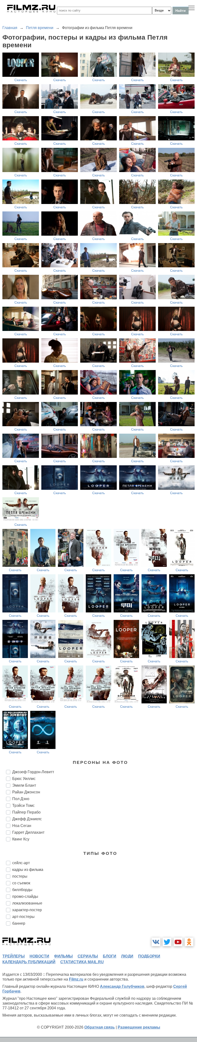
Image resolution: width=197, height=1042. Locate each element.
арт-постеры (23, 917)
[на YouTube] (178, 942)
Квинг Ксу (20, 839)
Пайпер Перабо (26, 812)
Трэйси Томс (23, 805)
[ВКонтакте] (156, 942)
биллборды (22, 890)
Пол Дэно (20, 799)
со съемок (21, 883)
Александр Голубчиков (122, 986)
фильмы (63, 956)
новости (39, 956)
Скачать (20, 80)
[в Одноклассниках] (189, 942)
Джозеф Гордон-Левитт (33, 772)
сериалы (88, 956)
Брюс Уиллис (24, 779)
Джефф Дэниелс (27, 819)
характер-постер (27, 910)
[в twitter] (167, 942)
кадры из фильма (27, 870)
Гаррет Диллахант (28, 832)
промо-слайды (25, 896)
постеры (19, 876)
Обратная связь (99, 1027)
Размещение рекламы (139, 1027)
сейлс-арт (21, 863)
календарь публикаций (28, 962)
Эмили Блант (24, 785)
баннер (18, 923)
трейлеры (13, 956)
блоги (109, 956)
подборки (149, 956)
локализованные (27, 903)
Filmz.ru (76, 979)
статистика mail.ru (82, 962)
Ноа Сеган (21, 826)
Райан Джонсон (26, 792)
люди (127, 956)
